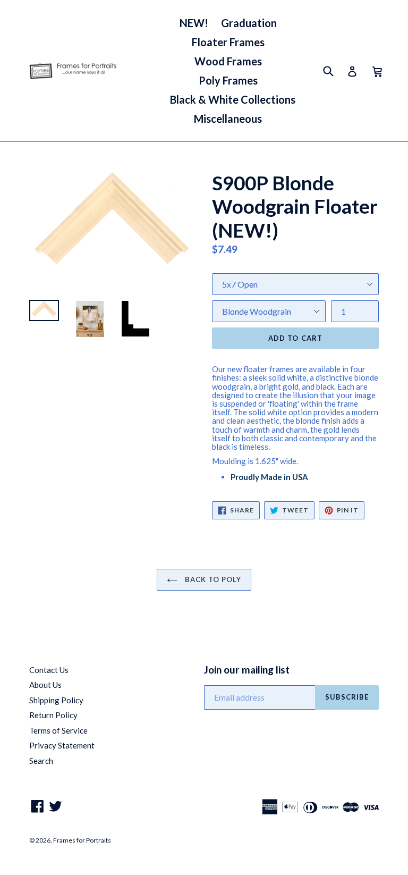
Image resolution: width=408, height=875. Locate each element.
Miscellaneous (228, 118)
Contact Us (49, 670)
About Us (45, 684)
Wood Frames (228, 61)
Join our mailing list (247, 670)
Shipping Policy (56, 700)
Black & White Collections (232, 99)
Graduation (249, 22)
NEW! (194, 22)
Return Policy (53, 715)
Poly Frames (228, 80)
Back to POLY (212, 579)
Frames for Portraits (82, 840)
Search (41, 760)
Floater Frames (228, 42)
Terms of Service (58, 730)
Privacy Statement (62, 745)
